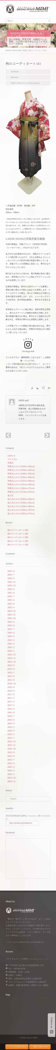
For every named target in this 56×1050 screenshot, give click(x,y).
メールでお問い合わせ (18, 1047)
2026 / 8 (10, 571)
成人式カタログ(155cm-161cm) (20, 503)
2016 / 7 (10, 716)
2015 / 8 (10, 756)
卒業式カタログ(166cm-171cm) (20, 488)
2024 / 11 (11, 615)
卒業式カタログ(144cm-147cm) (20, 470)
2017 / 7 (10, 698)
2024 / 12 (11, 611)
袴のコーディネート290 (17, 545)
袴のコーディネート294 (17, 530)
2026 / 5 (10, 578)
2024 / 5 (10, 636)
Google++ (42, 386)
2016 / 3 (10, 731)
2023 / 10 (11, 662)
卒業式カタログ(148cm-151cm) (20, 474)
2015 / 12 (11, 741)
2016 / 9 (10, 709)
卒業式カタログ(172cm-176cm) (20, 492)
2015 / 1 (10, 774)
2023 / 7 (10, 673)
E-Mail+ (47, 386)
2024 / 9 (10, 622)
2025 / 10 (11, 586)
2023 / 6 (10, 676)
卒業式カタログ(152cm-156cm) (28, 83)
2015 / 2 (10, 770)
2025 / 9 (10, 589)
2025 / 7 (10, 596)
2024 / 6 (10, 633)
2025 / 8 (10, 593)
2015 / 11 (11, 745)
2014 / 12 (11, 778)
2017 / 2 (10, 705)
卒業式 (25, 50)
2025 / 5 (10, 604)
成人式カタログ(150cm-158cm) (20, 499)
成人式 (10, 495)
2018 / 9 (10, 687)
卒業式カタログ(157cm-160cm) (20, 481)
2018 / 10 (11, 683)
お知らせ (11, 455)
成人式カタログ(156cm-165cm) (20, 506)
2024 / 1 (10, 651)
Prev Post (8, 435)
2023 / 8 (10, 669)
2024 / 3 (10, 644)
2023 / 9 (10, 665)
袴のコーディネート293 (17, 534)
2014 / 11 (11, 781)
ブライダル (12, 459)
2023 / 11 (11, 658)
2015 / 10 (11, 749)
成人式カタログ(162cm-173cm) (20, 513)
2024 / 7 (10, 629)
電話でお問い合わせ (41, 1047)
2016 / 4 (10, 727)
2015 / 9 (10, 752)
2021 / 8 (10, 680)
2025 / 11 (11, 582)
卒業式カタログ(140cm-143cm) (20, 466)
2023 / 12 (11, 654)
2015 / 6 (10, 763)
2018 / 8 (10, 691)
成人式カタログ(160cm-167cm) (20, 510)
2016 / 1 (10, 738)
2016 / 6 (10, 720)
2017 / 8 (10, 694)
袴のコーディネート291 (17, 541)
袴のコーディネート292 (17, 537)
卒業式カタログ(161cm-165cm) (20, 484)
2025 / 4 (10, 607)
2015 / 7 (10, 760)
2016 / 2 (10, 734)
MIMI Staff (14, 77)
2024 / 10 (11, 618)
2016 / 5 (10, 723)
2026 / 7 (10, 575)
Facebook (30, 386)
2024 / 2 (10, 647)
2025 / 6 (10, 600)
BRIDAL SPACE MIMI (13, 50)
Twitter (36, 386)
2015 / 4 (10, 767)
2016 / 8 (10, 712)
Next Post (47, 435)
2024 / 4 (10, 640)
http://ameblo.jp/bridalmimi (20, 823)
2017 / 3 (10, 702)
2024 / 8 (10, 625)
